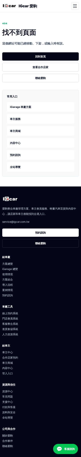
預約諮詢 (15, 154)
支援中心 (7, 401)
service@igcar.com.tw (15, 221)
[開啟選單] (75, 6)
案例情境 (7, 290)
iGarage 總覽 (10, 269)
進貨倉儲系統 (10, 329)
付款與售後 (8, 407)
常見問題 (7, 396)
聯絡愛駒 (40, 78)
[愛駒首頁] (9, 6)
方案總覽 (7, 263)
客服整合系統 (10, 323)
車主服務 (15, 118)
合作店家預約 (10, 357)
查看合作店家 (40, 67)
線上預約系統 (10, 313)
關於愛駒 (7, 435)
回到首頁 (40, 56)
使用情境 (7, 274)
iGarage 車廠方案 (20, 106)
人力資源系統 (10, 334)
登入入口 (7, 373)
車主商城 (15, 130)
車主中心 (7, 352)
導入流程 (7, 284)
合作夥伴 (7, 440)
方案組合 (7, 279)
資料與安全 (8, 412)
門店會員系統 (10, 318)
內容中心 (15, 142)
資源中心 (7, 391)
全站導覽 (15, 166)
